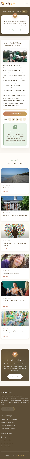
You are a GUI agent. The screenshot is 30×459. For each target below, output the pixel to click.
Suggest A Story (7, 437)
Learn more (18, 143)
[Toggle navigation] (27, 3)
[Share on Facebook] (9, 119)
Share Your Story (7, 440)
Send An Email (7, 446)
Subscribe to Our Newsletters (9, 420)
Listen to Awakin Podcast (8, 428)
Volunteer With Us (8, 443)
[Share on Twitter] (13, 119)
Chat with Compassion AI (8, 425)
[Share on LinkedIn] (17, 119)
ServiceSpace (21, 455)
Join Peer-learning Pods (7, 422)
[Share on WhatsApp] (20, 119)
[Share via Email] (24, 119)
